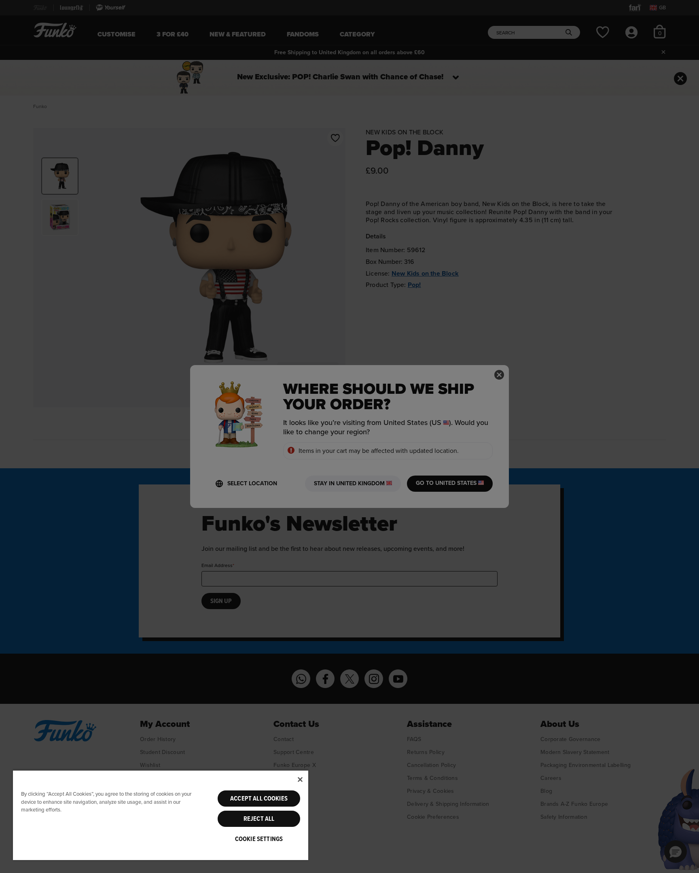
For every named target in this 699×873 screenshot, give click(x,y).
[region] (160, 815)
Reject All (259, 819)
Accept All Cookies (259, 798)
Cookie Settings (259, 839)
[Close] (300, 779)
